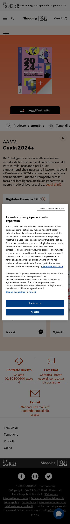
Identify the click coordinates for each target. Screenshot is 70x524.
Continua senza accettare (51, 208)
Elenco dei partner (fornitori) (21, 292)
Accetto (35, 312)
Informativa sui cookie (52, 266)
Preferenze (35, 303)
